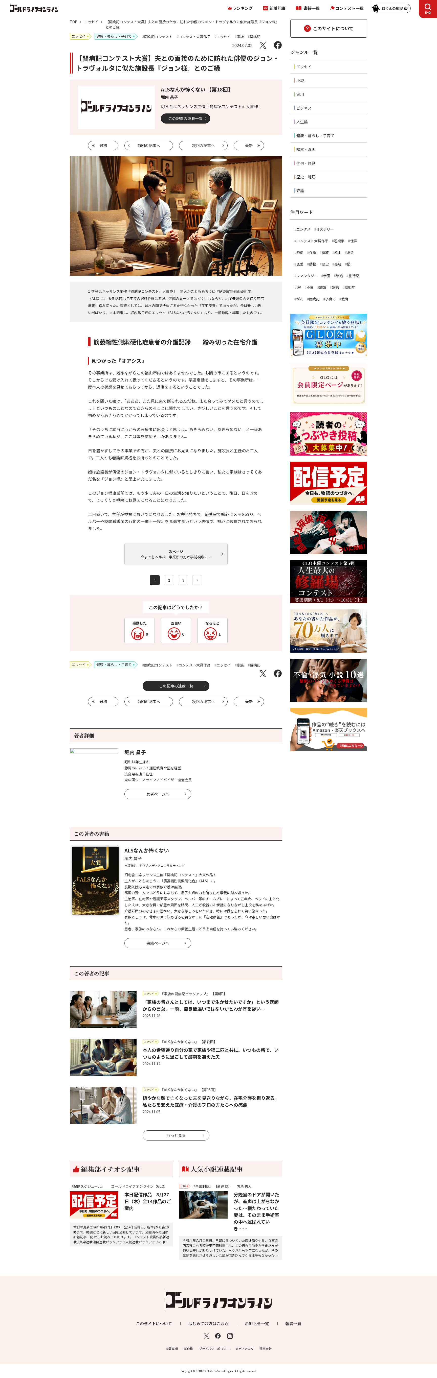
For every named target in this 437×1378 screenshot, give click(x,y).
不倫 (310, 287)
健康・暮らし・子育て (315, 135)
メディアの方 (244, 1348)
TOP (73, 21)
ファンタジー (307, 275)
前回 (148, 145)
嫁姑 (335, 287)
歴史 (325, 264)
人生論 (302, 121)
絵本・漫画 (305, 149)
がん (299, 298)
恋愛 (299, 264)
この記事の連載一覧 (185, 118)
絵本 (337, 252)
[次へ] (197, 580)
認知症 (349, 287)
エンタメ (303, 229)
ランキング (242, 8)
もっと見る (176, 1135)
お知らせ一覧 (257, 1323)
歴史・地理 (305, 176)
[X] (262, 45)
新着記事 (278, 8)
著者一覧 (293, 1323)
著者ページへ (157, 794)
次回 (203, 145)
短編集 (339, 240)
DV (298, 287)
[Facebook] (277, 45)
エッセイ (91, 21)
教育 (344, 298)
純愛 (299, 252)
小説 (300, 80)
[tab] (428, 9)
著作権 (188, 1348)
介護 (312, 252)
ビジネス (304, 108)
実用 (300, 94)
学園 (326, 275)
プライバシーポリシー (214, 1348)
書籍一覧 (311, 8)
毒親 (337, 264)
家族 (325, 252)
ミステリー (325, 229)
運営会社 (265, 1348)
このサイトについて (333, 28)
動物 (312, 264)
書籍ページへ (157, 943)
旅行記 (353, 275)
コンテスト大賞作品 (312, 240)
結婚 (339, 275)
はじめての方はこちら (208, 1323)
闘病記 (314, 298)
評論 (300, 190)
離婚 (322, 287)
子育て (330, 298)
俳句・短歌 (305, 163)
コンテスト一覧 (349, 8)
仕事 (353, 240)
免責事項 (172, 1348)
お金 (350, 252)
